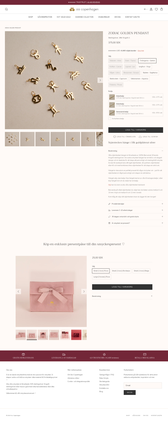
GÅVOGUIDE (136, 415)
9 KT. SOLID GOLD (64, 17)
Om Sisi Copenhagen (75, 375)
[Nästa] (100, 80)
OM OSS (117, 17)
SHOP (30, 17)
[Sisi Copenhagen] (84, 9)
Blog (101, 391)
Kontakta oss (104, 388)
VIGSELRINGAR (104, 17)
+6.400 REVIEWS (93, 2)
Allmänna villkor (73, 378)
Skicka (129, 392)
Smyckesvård (104, 385)
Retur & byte (103, 378)
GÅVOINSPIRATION (45, 17)
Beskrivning (112, 151)
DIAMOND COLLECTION (84, 17)
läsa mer (141, 51)
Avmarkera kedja (118, 119)
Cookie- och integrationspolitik (79, 381)
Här (109, 185)
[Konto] (151, 9)
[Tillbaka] (18, 291)
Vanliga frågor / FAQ (106, 375)
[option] (54, 80)
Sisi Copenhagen (15, 415)
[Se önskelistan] (156, 9)
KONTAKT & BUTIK (132, 17)
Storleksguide (104, 381)
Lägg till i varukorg (135, 130)
